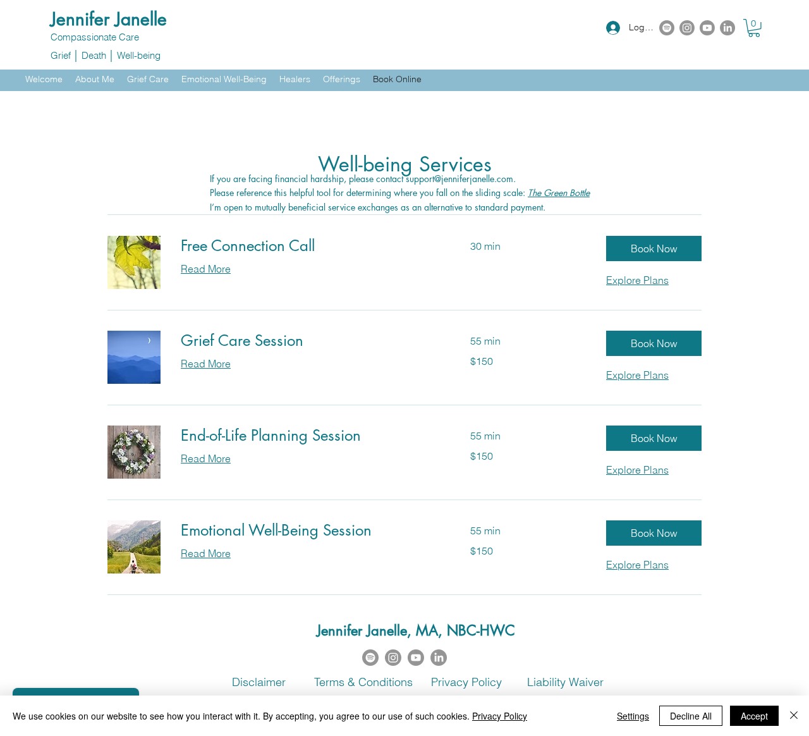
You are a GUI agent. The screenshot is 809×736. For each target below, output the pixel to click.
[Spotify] (666, 27)
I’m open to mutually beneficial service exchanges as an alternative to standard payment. (377, 207)
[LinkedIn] (727, 27)
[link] (310, 246)
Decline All (691, 715)
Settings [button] (633, 715)
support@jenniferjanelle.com (459, 179)
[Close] (793, 716)
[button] (754, 28)
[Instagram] (687, 27)
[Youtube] (707, 27)
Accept (754, 715)
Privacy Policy (499, 715)
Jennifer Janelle (109, 19)
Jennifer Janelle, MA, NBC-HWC (416, 630)
